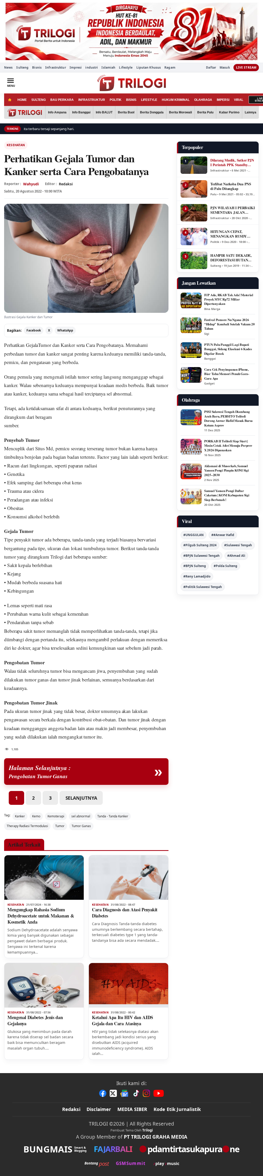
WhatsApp (65, 330)
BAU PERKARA (62, 100)
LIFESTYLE (149, 100)
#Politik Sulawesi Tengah (202, 587)
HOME (22, 100)
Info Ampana (57, 112)
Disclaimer (99, 1109)
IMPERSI (223, 100)
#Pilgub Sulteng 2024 (200, 545)
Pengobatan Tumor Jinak (31, 702)
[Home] (9, 99)
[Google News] (124, 1093)
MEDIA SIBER (132, 1109)
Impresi (76, 67)
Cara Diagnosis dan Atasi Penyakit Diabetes (124, 912)
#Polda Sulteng (225, 566)
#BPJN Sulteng (194, 566)
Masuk (225, 68)
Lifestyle (126, 67)
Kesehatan (16, 145)
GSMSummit (130, 1163)
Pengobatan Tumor (24, 662)
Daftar (211, 68)
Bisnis (37, 67)
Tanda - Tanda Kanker (112, 816)
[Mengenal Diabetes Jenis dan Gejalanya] (44, 985)
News (8, 67)
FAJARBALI (113, 1149)
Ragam (169, 67)
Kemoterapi (56, 816)
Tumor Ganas (81, 826)
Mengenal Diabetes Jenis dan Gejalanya (35, 1020)
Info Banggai (81, 112)
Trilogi (56, 556)
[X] (113, 1093)
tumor (31, 353)
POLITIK (115, 100)
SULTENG (38, 100)
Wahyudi (31, 183)
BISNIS (131, 100)
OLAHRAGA (203, 100)
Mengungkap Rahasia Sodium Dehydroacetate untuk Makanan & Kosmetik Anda (40, 915)
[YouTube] (158, 1093)
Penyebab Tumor (22, 439)
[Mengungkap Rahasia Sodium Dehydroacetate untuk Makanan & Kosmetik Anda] (44, 877)
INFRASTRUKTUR (91, 100)
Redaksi (71, 1109)
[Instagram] (146, 1093)
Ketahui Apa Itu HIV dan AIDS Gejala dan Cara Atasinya (122, 1020)
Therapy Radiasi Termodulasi (27, 826)
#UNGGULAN (193, 535)
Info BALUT (104, 112)
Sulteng (22, 67)
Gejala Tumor (18, 531)
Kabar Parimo (229, 112)
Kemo (36, 816)
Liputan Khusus (148, 67)
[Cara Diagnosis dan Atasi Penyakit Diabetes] (128, 877)
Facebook (33, 330)
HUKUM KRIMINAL (176, 100)
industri (91, 67)
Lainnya (250, 112)
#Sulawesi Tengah (238, 545)
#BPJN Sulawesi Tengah (201, 555)
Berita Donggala (152, 112)
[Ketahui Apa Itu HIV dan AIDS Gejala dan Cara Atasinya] (128, 985)
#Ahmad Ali (236, 555)
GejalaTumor (38, 345)
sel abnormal (80, 816)
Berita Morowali (180, 112)
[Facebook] (102, 1093)
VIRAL (238, 100)
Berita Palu (205, 112)
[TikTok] (135, 1093)
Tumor (59, 826)
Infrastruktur (55, 67)
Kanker (20, 816)
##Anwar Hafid (222, 535)
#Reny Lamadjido (196, 576)
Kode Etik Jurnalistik (177, 1109)
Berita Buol (126, 112)
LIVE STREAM (246, 67)
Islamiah (108, 67)
